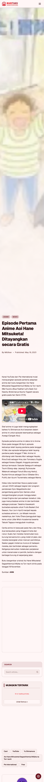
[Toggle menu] (39, 3)
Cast (6, 751)
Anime (6, 317)
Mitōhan (8, 352)
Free (23, 764)
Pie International (10, 764)
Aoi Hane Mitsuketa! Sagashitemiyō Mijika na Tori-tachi (21, 758)
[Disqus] (22, 619)
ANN (12, 572)
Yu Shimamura (29, 751)
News (15, 317)
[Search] (37, 672)
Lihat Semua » (22, 702)
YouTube (16, 751)
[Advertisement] (19, 725)
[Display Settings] (38, 776)
